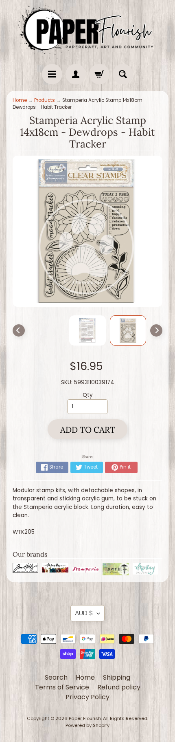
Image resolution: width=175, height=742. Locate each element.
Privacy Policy (87, 697)
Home (20, 100)
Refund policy (118, 687)
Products (44, 100)
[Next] (156, 330)
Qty (88, 395)
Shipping (116, 677)
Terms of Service (62, 687)
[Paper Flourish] (87, 30)
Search (56, 677)
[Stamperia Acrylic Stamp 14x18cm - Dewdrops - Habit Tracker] (128, 330)
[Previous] (19, 330)
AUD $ (84, 613)
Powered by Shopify (87, 725)
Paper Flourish (85, 718)
